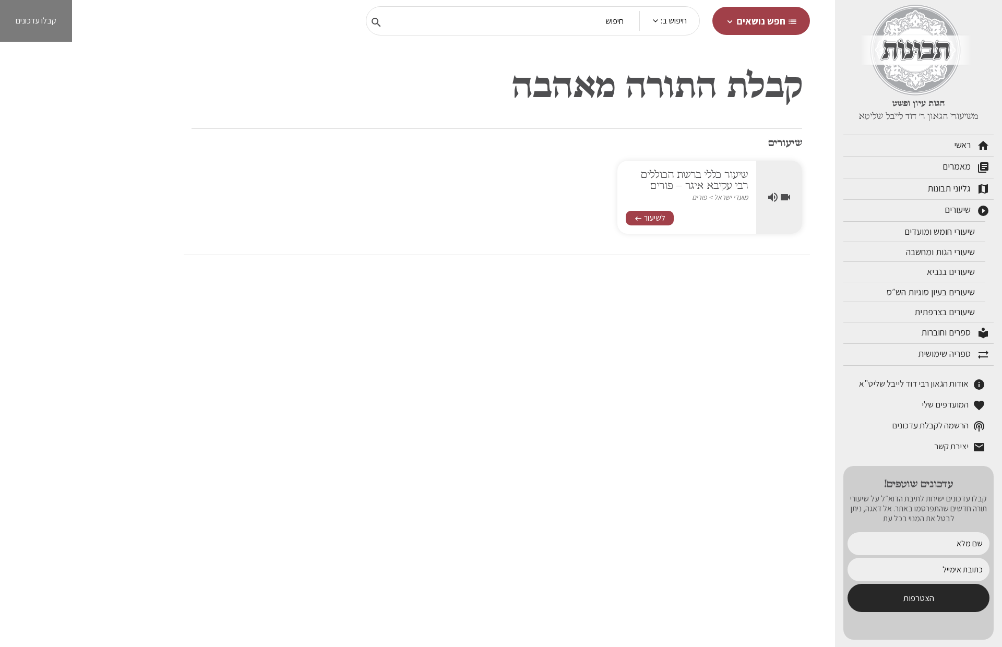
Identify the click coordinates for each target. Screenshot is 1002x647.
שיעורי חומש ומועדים (940, 231)
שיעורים (967, 210)
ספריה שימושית (953, 354)
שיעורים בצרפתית (945, 312)
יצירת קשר (959, 446)
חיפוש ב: (674, 20)
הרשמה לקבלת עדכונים (938, 426)
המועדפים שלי (953, 405)
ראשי (971, 145)
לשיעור (649, 217)
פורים (699, 197)
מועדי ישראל (731, 197)
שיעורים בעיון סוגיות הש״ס (932, 292)
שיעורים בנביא (952, 272)
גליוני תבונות (958, 189)
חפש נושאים (761, 21)
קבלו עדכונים (36, 20)
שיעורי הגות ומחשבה (941, 252)
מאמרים (966, 167)
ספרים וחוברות (955, 333)
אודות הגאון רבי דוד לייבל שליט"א (922, 384)
